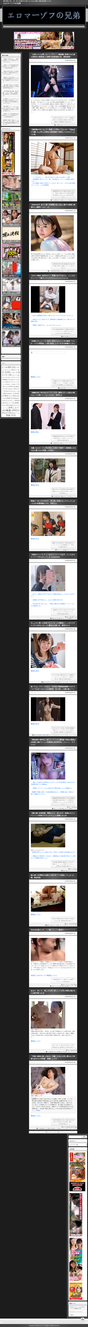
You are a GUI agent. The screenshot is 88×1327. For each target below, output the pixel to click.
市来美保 (11, 386)
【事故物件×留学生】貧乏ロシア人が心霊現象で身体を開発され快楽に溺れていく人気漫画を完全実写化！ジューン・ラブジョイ (53, 742)
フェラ (65, 125)
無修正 (52, 618)
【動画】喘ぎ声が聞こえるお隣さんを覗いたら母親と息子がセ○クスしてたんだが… (11, 73)
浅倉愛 (9, 398)
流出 (70, 616)
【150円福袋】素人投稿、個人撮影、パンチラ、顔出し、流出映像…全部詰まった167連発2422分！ (10, 93)
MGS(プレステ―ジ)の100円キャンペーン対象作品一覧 (78, 1307)
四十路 (37, 735)
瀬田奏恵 (16, 398)
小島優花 (14, 384)
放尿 (73, 616)
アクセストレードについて (76, 1311)
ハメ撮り (72, 984)
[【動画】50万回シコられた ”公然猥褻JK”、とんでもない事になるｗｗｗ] (12, 287)
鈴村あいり (16, 413)
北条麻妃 (6, 379)
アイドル (68, 984)
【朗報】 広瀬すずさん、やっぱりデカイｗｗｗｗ (46, 325)
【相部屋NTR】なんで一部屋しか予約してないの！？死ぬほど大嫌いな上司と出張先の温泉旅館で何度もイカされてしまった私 (53, 132)
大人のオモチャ (56, 735)
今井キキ (14, 375)
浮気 (74, 1050)
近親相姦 (65, 549)
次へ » (58, 1132)
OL (69, 200)
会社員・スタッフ (68, 1051)
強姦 (76, 923)
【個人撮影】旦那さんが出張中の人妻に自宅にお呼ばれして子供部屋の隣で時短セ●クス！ (11, 86)
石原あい (12, 400)
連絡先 (72, 1315)
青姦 (11, 415)
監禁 (74, 923)
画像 (68, 986)
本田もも (58, 443)
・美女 (75, 986)
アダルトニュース (55, 986)
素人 (64, 336)
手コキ (58, 549)
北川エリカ (16, 377)
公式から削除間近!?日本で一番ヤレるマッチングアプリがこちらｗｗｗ (52, 315)
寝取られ (63, 200)
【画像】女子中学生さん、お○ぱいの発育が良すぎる (47, 600)
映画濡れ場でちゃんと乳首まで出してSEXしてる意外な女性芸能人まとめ (53, 852)
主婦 (76, 1050)
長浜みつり (58, 200)
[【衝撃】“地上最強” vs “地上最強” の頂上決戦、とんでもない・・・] (12, 235)
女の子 (15, 381)
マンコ (75, 616)
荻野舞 (12, 405)
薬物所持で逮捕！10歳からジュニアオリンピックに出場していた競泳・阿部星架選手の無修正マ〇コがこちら (11, 122)
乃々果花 (13, 372)
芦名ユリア (10, 403)
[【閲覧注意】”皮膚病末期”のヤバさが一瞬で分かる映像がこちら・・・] (12, 183)
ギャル (70, 336)
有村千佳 (9, 391)
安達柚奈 (8, 384)
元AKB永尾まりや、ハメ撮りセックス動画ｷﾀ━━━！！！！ (53, 930)
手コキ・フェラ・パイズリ (71, 682)
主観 (48, 682)
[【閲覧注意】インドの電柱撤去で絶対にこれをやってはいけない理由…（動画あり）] (12, 201)
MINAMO (55, 271)
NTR (74, 1126)
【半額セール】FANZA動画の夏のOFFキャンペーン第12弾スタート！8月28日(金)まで (11, 115)
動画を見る (35, 671)
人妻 (43, 735)
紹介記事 (75, 869)
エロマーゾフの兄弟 (12, 3)
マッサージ (69, 125)
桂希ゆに (11, 393)
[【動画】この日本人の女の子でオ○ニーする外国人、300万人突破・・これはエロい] (12, 338)
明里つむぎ (53, 1051)
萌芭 (16, 405)
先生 (76, 271)
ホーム (4, 50)
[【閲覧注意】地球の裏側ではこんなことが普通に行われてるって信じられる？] (12, 270)
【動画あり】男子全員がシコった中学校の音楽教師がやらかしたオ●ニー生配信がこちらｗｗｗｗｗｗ (11, 79)
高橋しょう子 (45, 1128)
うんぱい (62, 125)
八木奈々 (59, 496)
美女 (71, 200)
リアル (75, 388)
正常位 (75, 984)
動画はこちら (36, 1116)
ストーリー (9, 50)
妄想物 (70, 808)
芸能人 (64, 870)
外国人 (63, 808)
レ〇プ (68, 443)
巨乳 (73, 807)
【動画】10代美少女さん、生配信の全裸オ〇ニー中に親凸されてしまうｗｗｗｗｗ (11, 60)
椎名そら (10, 396)
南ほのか (14, 379)
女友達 (58, 682)
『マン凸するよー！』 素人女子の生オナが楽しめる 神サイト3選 (51, 177)
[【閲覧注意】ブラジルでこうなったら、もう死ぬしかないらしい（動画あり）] (12, 304)
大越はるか (9, 382)
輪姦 (12, 410)
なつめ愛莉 (8, 367)
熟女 (35, 735)
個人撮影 (67, 336)
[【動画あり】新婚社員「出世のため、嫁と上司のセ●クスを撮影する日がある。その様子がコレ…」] (12, 218)
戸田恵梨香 (10, 388)
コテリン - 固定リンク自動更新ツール (3, 176)
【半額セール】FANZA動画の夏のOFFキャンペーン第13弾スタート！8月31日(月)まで (11, 66)
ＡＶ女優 (58, 125)
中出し (62, 271)
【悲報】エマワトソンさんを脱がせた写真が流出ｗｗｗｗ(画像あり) (52, 788)
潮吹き (75, 807)
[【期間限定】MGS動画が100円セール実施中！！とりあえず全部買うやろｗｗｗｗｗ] (12, 252)
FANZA (38, 1110)
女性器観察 (69, 618)
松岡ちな (15, 391)
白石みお (5, 400)
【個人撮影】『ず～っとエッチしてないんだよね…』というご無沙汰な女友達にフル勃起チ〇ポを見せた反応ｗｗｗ (11, 108)
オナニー (65, 618)
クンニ (10, 370)
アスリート (69, 549)
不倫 (71, 1050)
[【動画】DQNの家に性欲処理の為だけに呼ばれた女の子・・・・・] (12, 321)
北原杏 (9, 377)
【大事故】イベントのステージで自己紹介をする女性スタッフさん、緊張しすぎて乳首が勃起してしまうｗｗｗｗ (11, 101)
